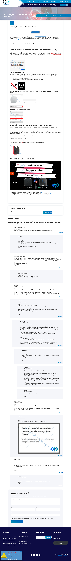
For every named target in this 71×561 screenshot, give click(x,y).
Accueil (39, 15)
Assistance (63, 4)
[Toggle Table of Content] (38, 32)
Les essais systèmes (25, 545)
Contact (54, 5)
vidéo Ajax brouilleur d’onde (40, 36)
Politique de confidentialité (63, 555)
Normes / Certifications (33, 4)
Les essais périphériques (46, 15)
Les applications (24, 541)
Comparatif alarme (30, 1)
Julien (13, 212)
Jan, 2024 (11, 23)
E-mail (37, 507)
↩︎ (41, 192)
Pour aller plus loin (42, 4)
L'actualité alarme (24, 536)
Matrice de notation (52, 4)
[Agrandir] (24, 58)
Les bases (24, 4)
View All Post (46, 212)
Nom (12, 507)
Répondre (61, 232)
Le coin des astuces (25, 539)
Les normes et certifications (26, 47)
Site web (12, 512)
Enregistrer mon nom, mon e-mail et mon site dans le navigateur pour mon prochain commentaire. (32, 518)
